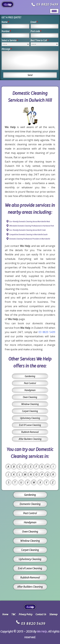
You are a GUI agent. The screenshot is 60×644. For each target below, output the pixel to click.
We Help (42, 631)
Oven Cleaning (30, 397)
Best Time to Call (39, 40)
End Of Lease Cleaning (30, 425)
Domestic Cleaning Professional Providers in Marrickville (29, 239)
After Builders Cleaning (30, 439)
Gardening (30, 376)
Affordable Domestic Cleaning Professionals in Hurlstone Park (31, 226)
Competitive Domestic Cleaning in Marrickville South (28, 235)
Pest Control (30, 383)
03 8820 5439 (47, 4)
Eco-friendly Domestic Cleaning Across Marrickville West (29, 222)
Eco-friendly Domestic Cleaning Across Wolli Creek (27, 230)
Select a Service (10, 40)
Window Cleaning (30, 404)
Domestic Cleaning (30, 504)
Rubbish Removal (30, 432)
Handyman (30, 390)
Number (6, 31)
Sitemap (53, 614)
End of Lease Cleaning (30, 568)
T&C (14, 614)
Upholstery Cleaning (30, 418)
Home (5, 614)
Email (34, 22)
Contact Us (41, 614)
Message (7, 49)
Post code (36, 31)
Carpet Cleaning (30, 411)
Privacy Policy (25, 614)
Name (5, 22)
